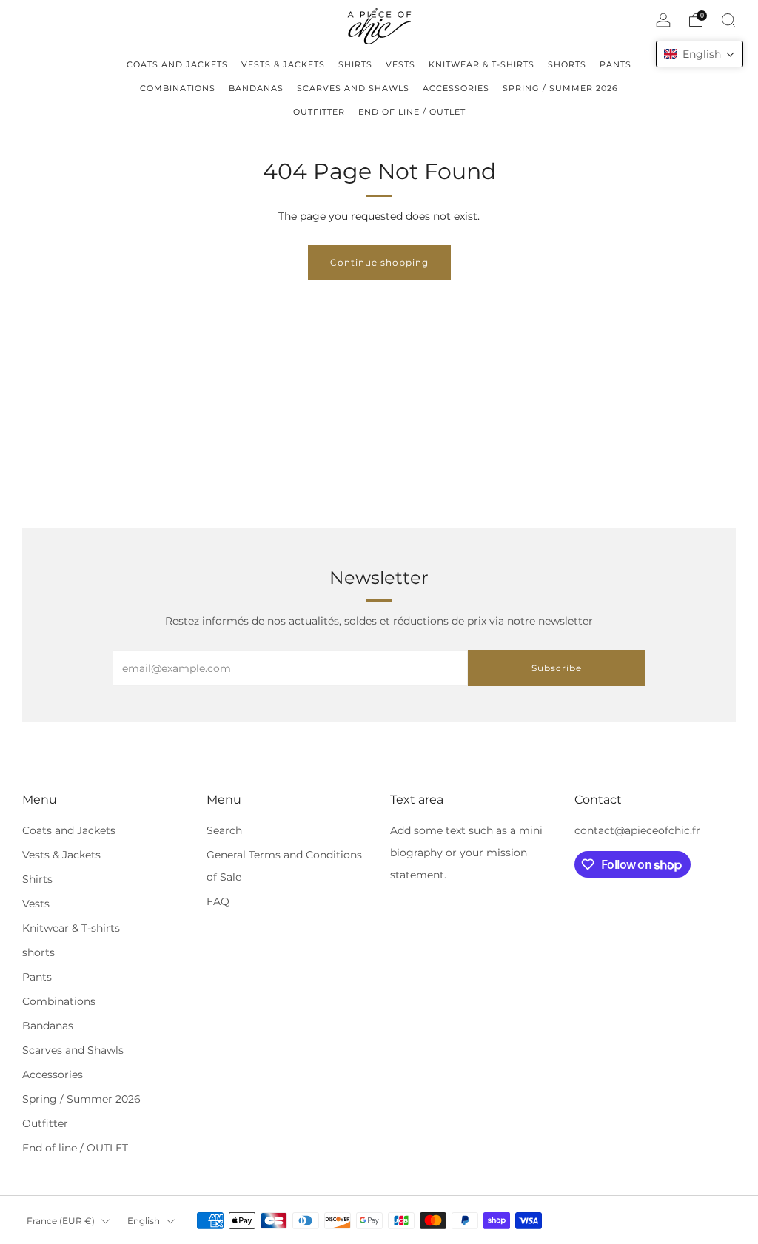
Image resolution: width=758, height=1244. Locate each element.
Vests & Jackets (61, 855)
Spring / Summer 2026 (81, 1099)
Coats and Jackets (68, 830)
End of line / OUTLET (75, 1148)
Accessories (52, 1074)
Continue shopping (379, 262)
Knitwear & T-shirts (71, 928)
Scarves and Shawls (73, 1050)
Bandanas (47, 1026)
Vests (36, 904)
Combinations (58, 1001)
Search (224, 830)
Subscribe (556, 667)
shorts (38, 952)
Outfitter (45, 1123)
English (143, 1220)
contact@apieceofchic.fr (637, 830)
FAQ (218, 901)
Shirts (37, 879)
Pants (37, 977)
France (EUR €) (61, 1220)
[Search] (728, 20)
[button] (699, 54)
